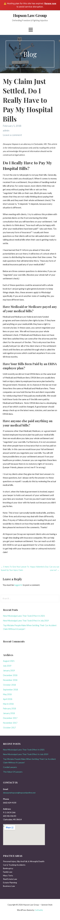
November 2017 (10, 723)
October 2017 (9, 727)
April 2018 (7, 699)
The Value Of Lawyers (12, 772)
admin (6, 130)
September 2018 (10, 689)
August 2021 (9, 661)
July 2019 (7, 666)
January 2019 (9, 670)
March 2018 (8, 704)
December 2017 (10, 718)
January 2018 (9, 713)
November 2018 (10, 680)
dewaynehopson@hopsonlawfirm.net (19, 792)
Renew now (50, 3)
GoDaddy (39, 910)
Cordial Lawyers (10, 767)
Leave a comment (12, 134)
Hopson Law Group (30, 15)
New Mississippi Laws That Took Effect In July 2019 (26, 620)
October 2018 (9, 685)
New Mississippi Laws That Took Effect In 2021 (24, 616)
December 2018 (10, 675)
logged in (18, 585)
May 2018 (7, 694)
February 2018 (9, 708)
